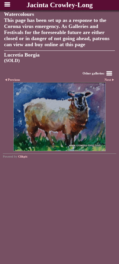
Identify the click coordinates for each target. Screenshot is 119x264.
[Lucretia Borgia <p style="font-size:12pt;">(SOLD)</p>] (59, 116)
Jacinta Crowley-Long (60, 5)
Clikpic (22, 156)
